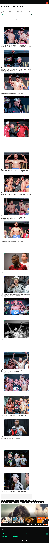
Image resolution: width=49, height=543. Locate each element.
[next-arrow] (48, 520)
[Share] (31, 14)
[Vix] (47, 3)
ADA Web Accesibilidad (4, 536)
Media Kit (14, 533)
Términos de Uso (3, 533)
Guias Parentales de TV (16, 536)
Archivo (26, 533)
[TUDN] (2, 3)
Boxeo (1, 4)
